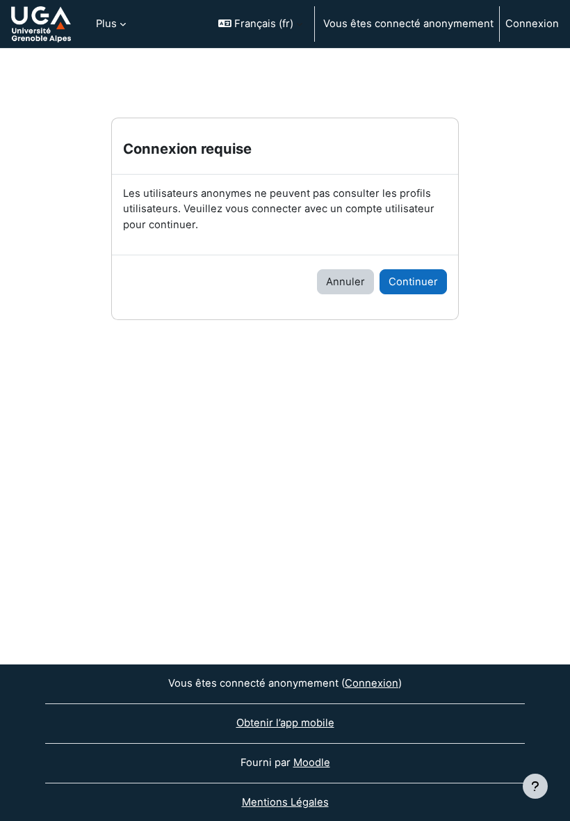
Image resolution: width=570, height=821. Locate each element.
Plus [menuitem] (106, 23)
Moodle (311, 762)
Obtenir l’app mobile (285, 723)
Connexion (532, 23)
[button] (260, 24)
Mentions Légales (285, 802)
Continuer (413, 282)
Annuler (345, 282)
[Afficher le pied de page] (535, 786)
